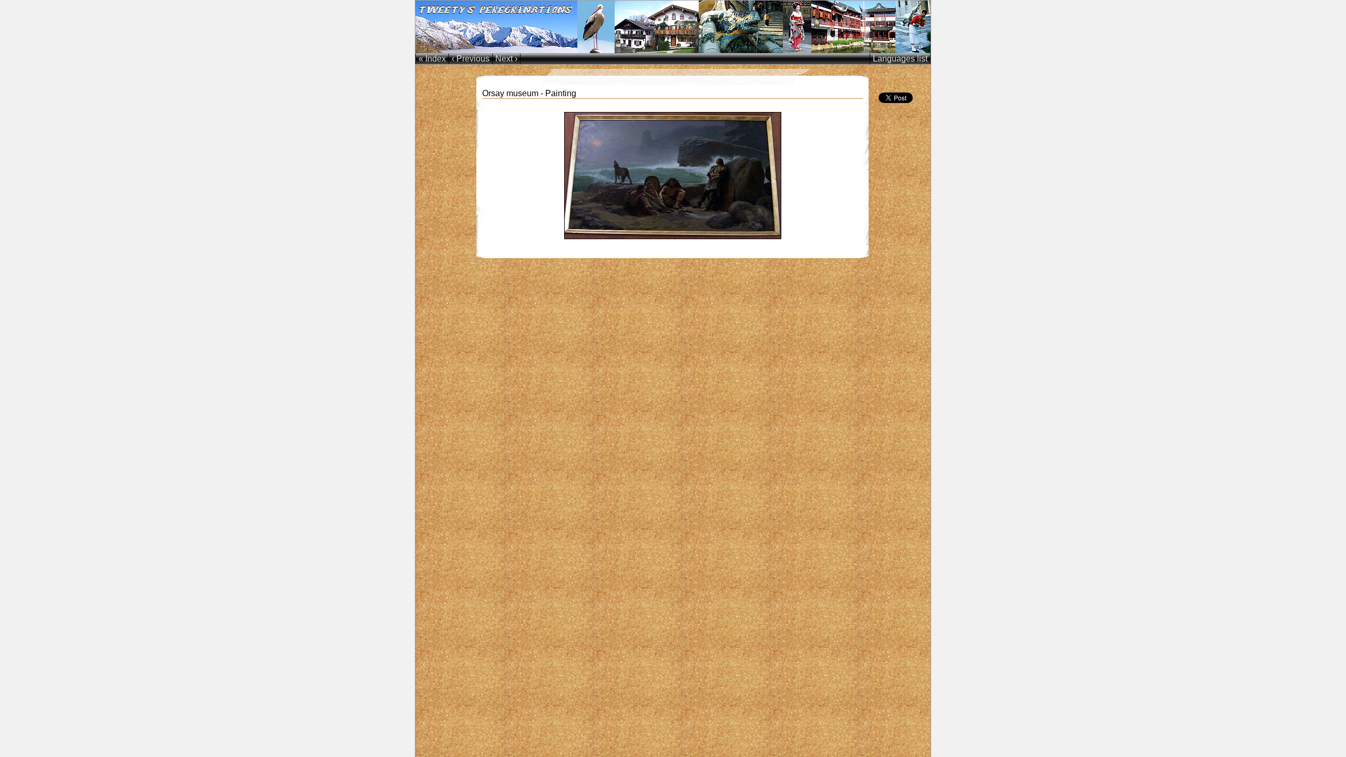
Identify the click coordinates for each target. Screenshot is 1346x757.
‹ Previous (471, 58)
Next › (506, 58)
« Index (432, 58)
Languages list (900, 58)
